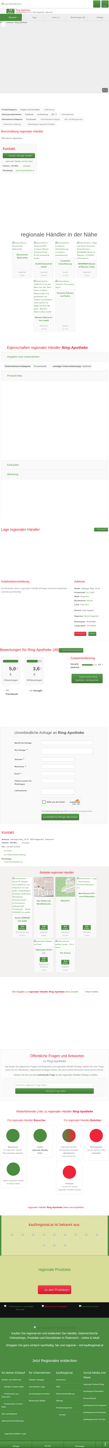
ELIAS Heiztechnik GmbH (43, 265)
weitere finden (40, 1150)
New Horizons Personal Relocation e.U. (87, 895)
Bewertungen (77, 17)
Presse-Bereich (89, 1398)
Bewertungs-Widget (37, 1401)
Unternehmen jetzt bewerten (87, 678)
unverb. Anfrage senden (20, 155)
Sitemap (59, 1401)
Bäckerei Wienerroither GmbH (44, 318)
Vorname (18, 759)
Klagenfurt (84, 596)
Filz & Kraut (65, 953)
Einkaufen (13, 464)
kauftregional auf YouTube (94, 1419)
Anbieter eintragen (36, 1380)
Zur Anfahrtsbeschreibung (15, 855)
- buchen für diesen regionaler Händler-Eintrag (69, 1186)
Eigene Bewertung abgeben (72, 650)
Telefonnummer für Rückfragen (23, 782)
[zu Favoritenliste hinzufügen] (3, 24)
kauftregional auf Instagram (94, 1405)
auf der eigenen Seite (96, 1150)
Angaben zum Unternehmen (23, 356)
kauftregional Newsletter (93, 1391)
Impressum (61, 1380)
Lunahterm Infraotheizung (65, 262)
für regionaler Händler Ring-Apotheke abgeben (13, 1150)
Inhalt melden (91, 991)
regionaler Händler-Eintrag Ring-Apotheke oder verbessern (68, 1151)
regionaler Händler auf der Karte (19, 161)
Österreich (84, 604)
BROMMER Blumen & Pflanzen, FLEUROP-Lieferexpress (86, 266)
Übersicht (12, 17)
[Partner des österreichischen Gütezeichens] (89, 1306)
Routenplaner (102, 529)
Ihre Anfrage (20, 750)
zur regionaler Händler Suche (3, 11)
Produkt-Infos (15, 375)
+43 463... (15, 166)
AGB (58, 1387)
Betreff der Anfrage (23, 743)
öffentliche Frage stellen (55, 1091)
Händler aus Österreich (11, 1380)
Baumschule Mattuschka (22, 256)
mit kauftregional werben (39, 1394)
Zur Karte (8, 851)
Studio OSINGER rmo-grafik (22, 919)
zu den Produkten (56, 1290)
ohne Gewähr (71, 991)
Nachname (19, 766)
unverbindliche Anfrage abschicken (60, 817)
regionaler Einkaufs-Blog (93, 1384)
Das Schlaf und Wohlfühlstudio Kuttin (44, 903)
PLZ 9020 (90, 592)
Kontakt (92, 634)
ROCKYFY (65, 901)
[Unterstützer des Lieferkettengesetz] (20, 1309)
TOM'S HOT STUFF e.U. (43, 951)
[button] (54, 57)
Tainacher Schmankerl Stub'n (65, 294)
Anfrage (99, 17)
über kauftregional (9, 1414)
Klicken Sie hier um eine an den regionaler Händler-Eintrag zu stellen (55, 1075)
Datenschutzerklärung (54, 811)
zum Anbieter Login (37, 1387)
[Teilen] (99, 1444)
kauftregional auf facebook (94, 1412)
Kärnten (90, 600)
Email (17, 774)
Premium (103, 232)
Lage (34, 17)
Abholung (12, 474)
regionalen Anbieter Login (15, 1434)
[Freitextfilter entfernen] (97, 4)
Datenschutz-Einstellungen (13, 1421)
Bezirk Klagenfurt (91, 616)
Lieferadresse (20, 790)
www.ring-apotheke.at (25, 170)
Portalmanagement (64, 1408)
